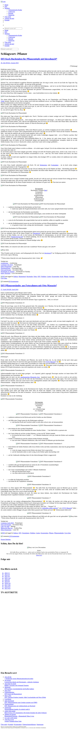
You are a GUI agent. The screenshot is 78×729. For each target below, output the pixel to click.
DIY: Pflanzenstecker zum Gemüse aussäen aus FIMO (21, 702)
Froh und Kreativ (6, 270)
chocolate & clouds (10, 684)
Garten (49, 276)
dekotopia (7, 687)
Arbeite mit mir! (9, 18)
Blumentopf (22, 276)
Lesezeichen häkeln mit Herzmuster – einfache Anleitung (22, 682)
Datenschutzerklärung (29, 724)
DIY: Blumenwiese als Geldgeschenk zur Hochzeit (20, 706)
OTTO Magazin (50, 362)
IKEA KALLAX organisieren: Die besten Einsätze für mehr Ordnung (26, 713)
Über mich (8, 17)
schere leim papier (10, 711)
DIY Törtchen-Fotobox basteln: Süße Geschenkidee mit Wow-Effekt (25, 697)
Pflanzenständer (59, 533)
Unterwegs (11, 11)
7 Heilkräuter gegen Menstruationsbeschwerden (19, 678)
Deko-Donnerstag (6, 266)
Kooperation (55, 276)
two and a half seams (11, 718)
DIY (6, 6)
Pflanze (66, 276)
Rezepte (10, 13)
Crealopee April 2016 (7, 523)
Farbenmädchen (9, 692)
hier (46, 190)
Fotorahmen (25, 533)
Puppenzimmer (9, 704)
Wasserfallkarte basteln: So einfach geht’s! (17, 709)
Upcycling (4, 278)
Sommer (71, 276)
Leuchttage (8, 699)
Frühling (43, 276)
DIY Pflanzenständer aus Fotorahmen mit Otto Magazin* (29, 285)
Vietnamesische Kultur (15, 10)
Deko (35, 276)
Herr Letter (8, 695)
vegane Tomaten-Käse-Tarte (13, 721)
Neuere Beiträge (6, 539)
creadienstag (4, 263)
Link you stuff (5, 526)
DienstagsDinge (5, 268)
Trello (2, 101)
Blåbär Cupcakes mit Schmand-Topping (17, 685)
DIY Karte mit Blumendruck (13, 694)
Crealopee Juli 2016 (7, 265)
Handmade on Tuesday (8, 271)
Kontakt (7, 20)
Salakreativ (8, 707)
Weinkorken (43, 165)
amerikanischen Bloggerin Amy (30, 377)
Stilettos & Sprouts (10, 714)
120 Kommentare (14, 536)
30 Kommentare (13, 281)
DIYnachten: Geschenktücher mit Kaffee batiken (19, 689)
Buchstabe (30, 276)
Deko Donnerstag (6, 530)
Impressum (40, 724)
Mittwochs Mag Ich (7, 528)
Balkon (16, 276)
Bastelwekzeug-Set (17, 237)
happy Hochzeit (5, 273)
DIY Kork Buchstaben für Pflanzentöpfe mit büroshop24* (29, 59)
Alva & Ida (8, 677)
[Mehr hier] (39, 555)
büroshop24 (36, 233)
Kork (61, 276)
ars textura (8, 680)
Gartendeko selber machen (50, 508)
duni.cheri (8, 690)
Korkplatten (54, 165)
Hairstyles (11, 15)
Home (6, 5)
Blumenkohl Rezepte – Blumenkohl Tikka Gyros (19, 716)
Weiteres (7, 8)
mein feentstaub (9, 701)
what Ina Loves (9, 719)
